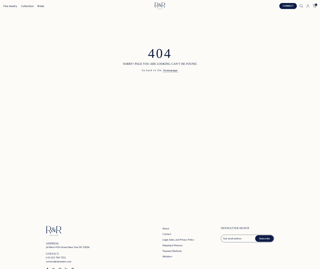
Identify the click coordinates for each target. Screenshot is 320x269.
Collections (27, 5)
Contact (166, 234)
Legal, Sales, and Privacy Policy (178, 239)
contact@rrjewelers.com (58, 261)
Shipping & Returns (172, 245)
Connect (288, 5)
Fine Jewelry (10, 5)
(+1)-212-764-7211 (56, 257)
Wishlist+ (167, 256)
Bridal (40, 5)
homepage (171, 70)
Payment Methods (172, 251)
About (165, 228)
